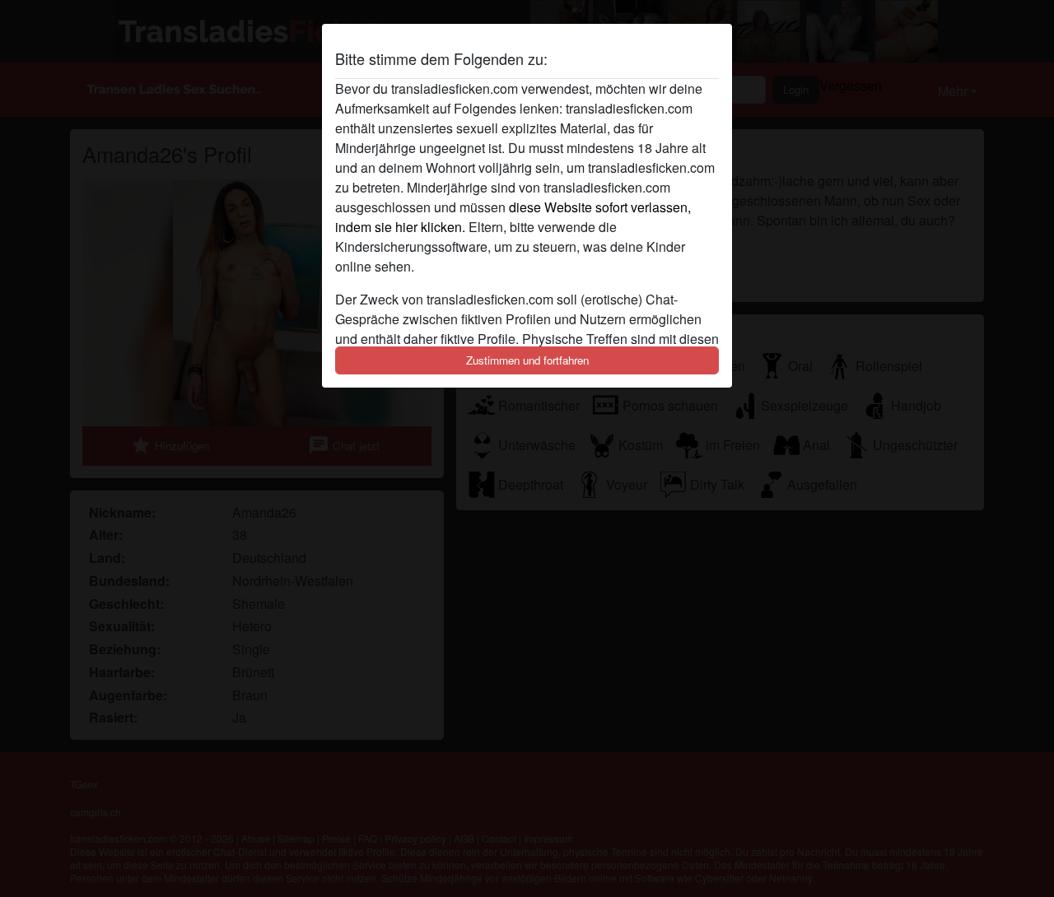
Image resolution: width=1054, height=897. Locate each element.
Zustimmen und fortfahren (527, 360)
